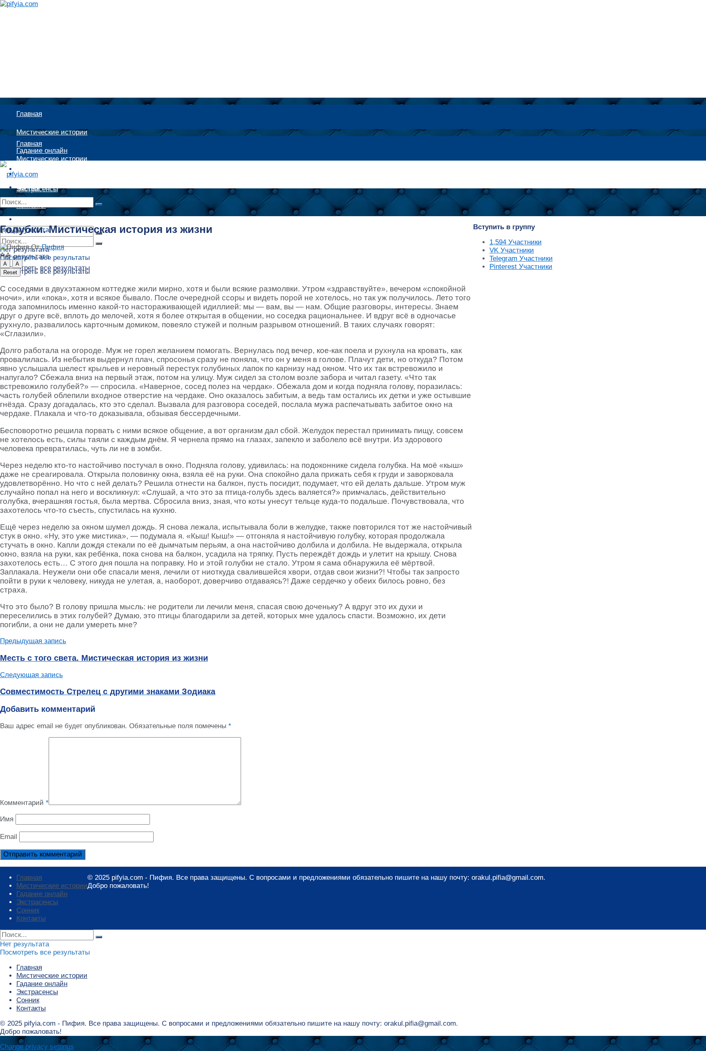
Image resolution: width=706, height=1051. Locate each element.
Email (8, 837)
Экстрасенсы (37, 902)
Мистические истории (51, 132)
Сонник (27, 910)
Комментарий (24, 803)
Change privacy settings (37, 1047)
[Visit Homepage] (27, 4)
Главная (29, 114)
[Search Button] (99, 204)
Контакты (31, 918)
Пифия (53, 247)
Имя (6, 819)
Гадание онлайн (41, 174)
